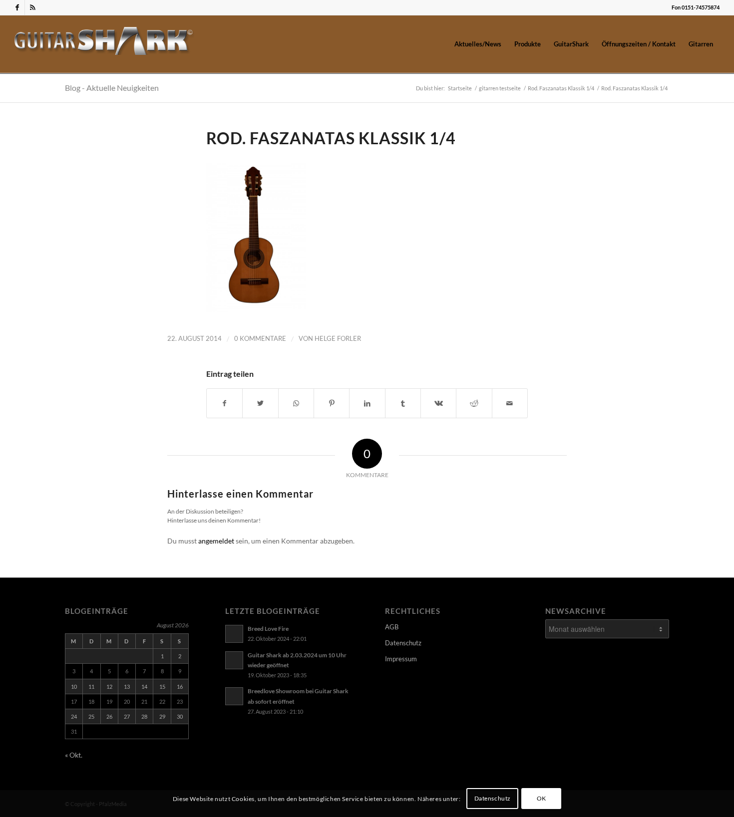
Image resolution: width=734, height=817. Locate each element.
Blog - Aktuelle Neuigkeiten (112, 87)
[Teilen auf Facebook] (224, 403)
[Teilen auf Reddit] (473, 403)
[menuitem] (478, 44)
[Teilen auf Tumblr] (402, 403)
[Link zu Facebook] (17, 7)
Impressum (401, 659)
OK (541, 798)
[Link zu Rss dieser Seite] (32, 7)
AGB (391, 627)
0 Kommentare (260, 338)
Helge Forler (338, 338)
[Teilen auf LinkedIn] (367, 403)
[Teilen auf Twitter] (260, 403)
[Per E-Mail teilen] (509, 403)
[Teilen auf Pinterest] (331, 403)
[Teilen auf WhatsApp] (296, 403)
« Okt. (73, 755)
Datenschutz (403, 643)
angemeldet (216, 541)
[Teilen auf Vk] (438, 403)
